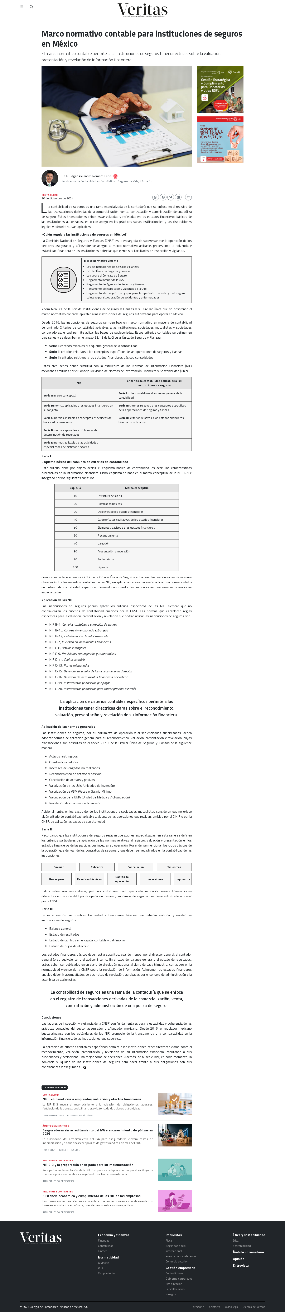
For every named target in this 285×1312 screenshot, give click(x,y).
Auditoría (103, 1263)
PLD (100, 1268)
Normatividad (108, 1257)
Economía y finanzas (113, 1234)
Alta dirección (174, 1283)
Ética (235, 1240)
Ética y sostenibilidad (249, 1234)
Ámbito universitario (248, 1252)
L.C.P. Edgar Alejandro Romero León (86, 176)
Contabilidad (105, 1245)
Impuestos (174, 1234)
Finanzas (103, 1240)
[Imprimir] (188, 197)
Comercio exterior (177, 1261)
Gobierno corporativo (179, 1278)
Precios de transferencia (181, 1256)
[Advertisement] (220, 190)
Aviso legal (231, 1307)
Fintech (102, 1251)
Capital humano (175, 1289)
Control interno (175, 1273)
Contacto (214, 1307)
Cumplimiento (106, 1273)
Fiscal (169, 1240)
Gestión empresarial (181, 1267)
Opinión (238, 1258)
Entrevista (241, 1265)
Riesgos (171, 1294)
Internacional (174, 1251)
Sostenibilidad (242, 1245)
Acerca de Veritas (254, 1307)
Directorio (198, 1307)
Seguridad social (176, 1245)
